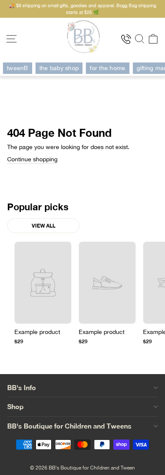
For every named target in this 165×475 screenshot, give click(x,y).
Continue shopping (32, 159)
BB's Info (21, 387)
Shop (15, 406)
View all (43, 226)
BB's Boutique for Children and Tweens (69, 426)
